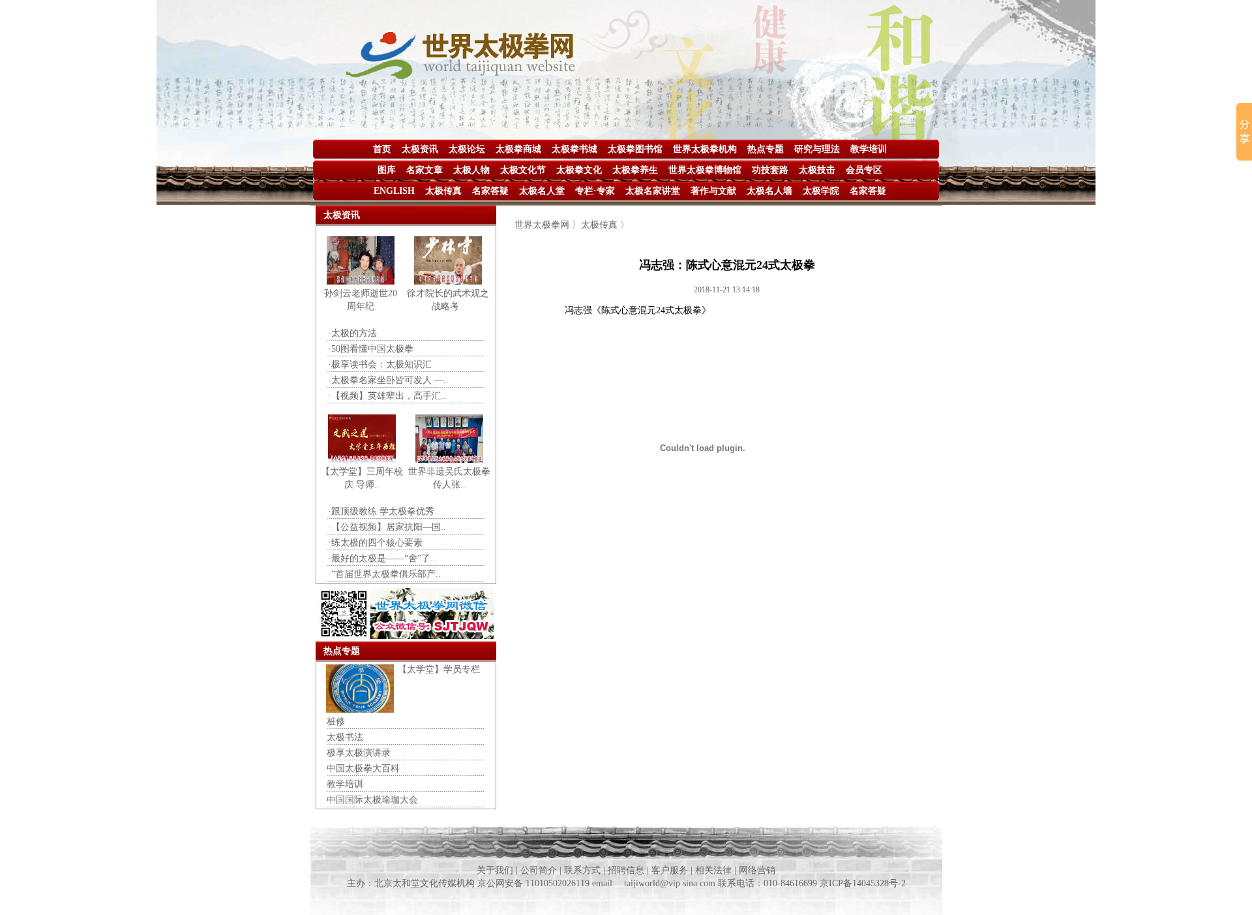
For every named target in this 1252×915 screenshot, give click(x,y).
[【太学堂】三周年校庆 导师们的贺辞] (362, 460)
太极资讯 (420, 149)
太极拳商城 (518, 149)
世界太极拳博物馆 (704, 170)
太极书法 (345, 737)
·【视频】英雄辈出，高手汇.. (387, 396)
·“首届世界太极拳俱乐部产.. (384, 574)
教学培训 (868, 149)
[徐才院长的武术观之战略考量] (448, 282)
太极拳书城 (574, 149)
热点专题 (765, 149)
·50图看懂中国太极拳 (370, 349)
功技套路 (770, 170)
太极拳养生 (635, 170)
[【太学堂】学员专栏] (360, 710)
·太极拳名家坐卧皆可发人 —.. (388, 380)
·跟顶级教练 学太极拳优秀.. (384, 511)
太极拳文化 (579, 170)
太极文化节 (523, 170)
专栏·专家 (595, 191)
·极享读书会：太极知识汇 (380, 364)
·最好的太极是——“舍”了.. (382, 558)
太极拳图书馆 (635, 149)
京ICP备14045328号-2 (863, 883)
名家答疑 (490, 191)
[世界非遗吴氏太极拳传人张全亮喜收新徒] (449, 460)
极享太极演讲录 (359, 753)
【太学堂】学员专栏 (439, 669)
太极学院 (821, 191)
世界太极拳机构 (705, 149)
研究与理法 (817, 149)
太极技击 (817, 170)
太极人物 (471, 170)
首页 (382, 149)
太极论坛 (467, 149)
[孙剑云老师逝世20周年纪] (361, 282)
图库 (387, 170)
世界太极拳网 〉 (547, 225)
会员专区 (864, 170)
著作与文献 (713, 191)
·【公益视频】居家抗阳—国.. (387, 527)
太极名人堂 (542, 191)
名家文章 (424, 170)
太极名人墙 (769, 191)
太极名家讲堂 (652, 191)
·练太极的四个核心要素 (375, 543)
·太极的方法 (352, 333)
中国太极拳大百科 (363, 768)
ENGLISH (394, 191)
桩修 (336, 721)
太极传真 (443, 191)
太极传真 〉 (605, 225)
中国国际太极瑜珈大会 (372, 800)
